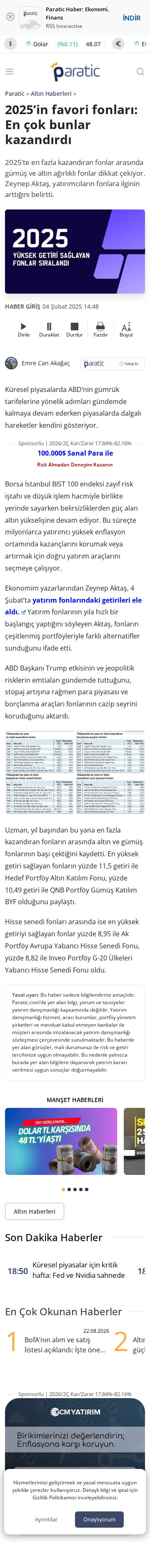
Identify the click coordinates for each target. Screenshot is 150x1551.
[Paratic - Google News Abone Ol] (112, 366)
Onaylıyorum (99, 1519)
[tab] (63, 1189)
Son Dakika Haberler (53, 1237)
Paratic (15, 93)
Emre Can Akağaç (46, 363)
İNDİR (131, 18)
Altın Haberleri (51, 93)
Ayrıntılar (46, 1519)
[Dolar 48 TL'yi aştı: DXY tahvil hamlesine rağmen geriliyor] (61, 1141)
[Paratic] (75, 73)
